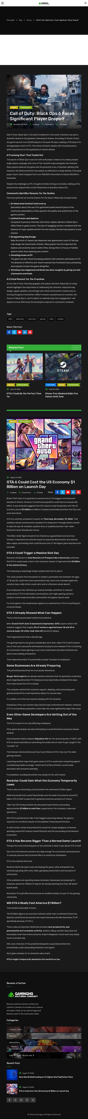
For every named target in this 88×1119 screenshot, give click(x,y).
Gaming (42, 319)
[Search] (85, 3)
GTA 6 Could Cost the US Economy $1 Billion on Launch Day (44, 1091)
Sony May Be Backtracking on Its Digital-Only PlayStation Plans (46, 1077)
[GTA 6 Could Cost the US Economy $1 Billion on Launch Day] (12, 1089)
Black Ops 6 (20, 319)
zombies (60, 319)
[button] (74, 348)
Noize (37, 124)
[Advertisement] (44, 50)
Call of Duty (32, 319)
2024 (10, 319)
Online (51, 319)
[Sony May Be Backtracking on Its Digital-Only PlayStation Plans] (12, 1075)
